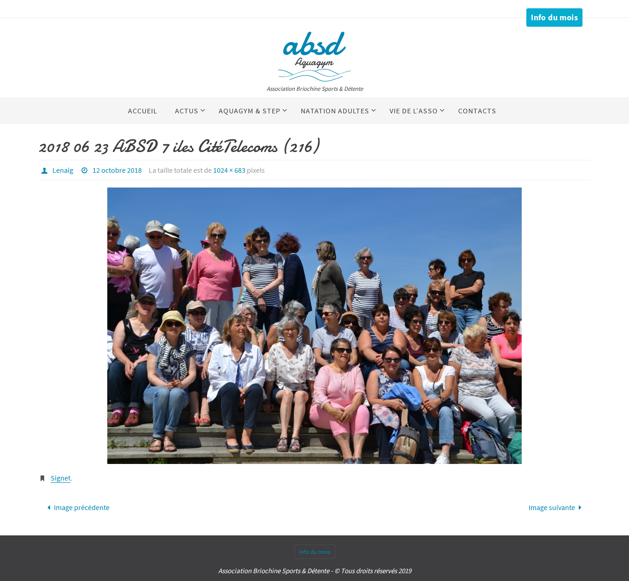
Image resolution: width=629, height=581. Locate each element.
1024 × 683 (229, 170)
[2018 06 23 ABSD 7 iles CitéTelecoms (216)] (314, 326)
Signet (60, 477)
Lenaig (62, 170)
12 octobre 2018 (117, 170)
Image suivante (552, 507)
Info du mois (554, 17)
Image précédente (82, 507)
